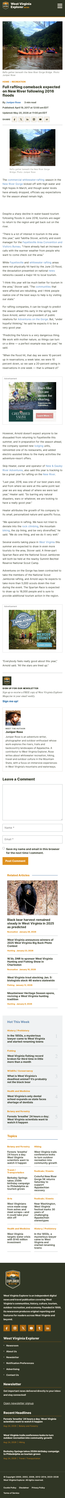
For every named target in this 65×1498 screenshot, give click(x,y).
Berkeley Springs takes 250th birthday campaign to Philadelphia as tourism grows (18, 1183)
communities (43, 286)
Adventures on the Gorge (33, 319)
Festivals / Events (44, 1171)
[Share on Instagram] (34, 119)
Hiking (37, 1146)
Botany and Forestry (18, 1111)
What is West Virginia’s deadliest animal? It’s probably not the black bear (27, 1079)
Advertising (12, 1369)
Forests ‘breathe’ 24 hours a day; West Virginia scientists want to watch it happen (28, 1119)
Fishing (11, 1051)
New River (49, 474)
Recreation (19, 81)
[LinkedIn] (47, 1328)
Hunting (11, 951)
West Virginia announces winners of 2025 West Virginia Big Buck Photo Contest (30, 943)
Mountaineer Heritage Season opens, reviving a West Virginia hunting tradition (31, 996)
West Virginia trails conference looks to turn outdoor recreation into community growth (45, 1157)
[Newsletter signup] (7, 680)
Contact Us (12, 1374)
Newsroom (12, 1345)
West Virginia (47, 542)
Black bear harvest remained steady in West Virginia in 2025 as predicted (30, 923)
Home (6, 81)
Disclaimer (24, 1487)
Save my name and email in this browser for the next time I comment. (32, 851)
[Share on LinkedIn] (27, 119)
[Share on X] (21, 119)
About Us (11, 1351)
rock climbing (30, 526)
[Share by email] (40, 119)
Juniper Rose (13, 102)
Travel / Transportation (15, 1171)
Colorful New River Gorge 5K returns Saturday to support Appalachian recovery (45, 1183)
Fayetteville (17, 262)
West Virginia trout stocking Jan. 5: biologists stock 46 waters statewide (31, 979)
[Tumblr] (39, 1328)
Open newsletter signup (18, 1403)
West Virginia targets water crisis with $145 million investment (18, 1238)
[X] (23, 1328)
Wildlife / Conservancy (20, 1071)
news (52, 270)
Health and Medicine (18, 1091)
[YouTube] (31, 1328)
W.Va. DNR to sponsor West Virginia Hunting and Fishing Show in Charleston (30, 961)
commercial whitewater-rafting (26, 179)
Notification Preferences (20, 1363)
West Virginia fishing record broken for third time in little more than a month (25, 1059)
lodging (38, 445)
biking (6, 530)
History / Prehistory (18, 1030)
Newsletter (12, 1357)
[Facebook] (6, 1328)
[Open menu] (60, 6)
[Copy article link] (47, 119)
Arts (9, 1198)
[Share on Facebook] (14, 119)
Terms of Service (11, 1493)
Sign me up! (10, 701)
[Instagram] (15, 1328)
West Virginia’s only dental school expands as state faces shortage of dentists (26, 1099)
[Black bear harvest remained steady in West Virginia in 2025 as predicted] (32, 897)
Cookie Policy (9, 1487)
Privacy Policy (38, 1487)
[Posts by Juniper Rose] (32, 718)
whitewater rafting (40, 262)
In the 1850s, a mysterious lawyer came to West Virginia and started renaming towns (26, 1038)
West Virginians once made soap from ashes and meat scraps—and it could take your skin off (18, 1210)
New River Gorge (13, 183)
